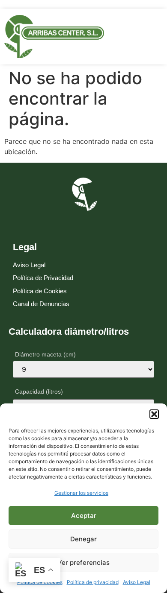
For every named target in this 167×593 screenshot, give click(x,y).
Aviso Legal (136, 582)
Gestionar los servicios (81, 493)
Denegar (83, 539)
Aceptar (83, 515)
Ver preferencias (83, 562)
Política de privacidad (93, 582)
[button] (154, 414)
